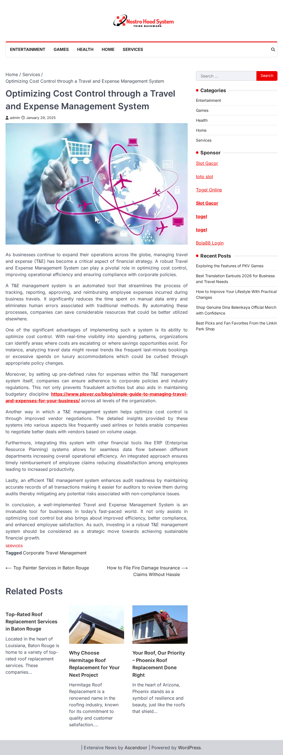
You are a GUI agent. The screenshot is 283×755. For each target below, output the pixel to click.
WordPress (189, 747)
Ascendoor (136, 747)
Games (61, 49)
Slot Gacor (207, 203)
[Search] (273, 49)
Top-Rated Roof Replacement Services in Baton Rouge (31, 621)
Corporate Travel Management (55, 553)
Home (108, 49)
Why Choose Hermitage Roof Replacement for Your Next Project (94, 664)
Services (133, 49)
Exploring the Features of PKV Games (229, 265)
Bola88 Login (210, 243)
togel (201, 216)
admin (15, 118)
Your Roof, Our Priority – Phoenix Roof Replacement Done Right (158, 664)
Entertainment (27, 49)
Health (85, 49)
